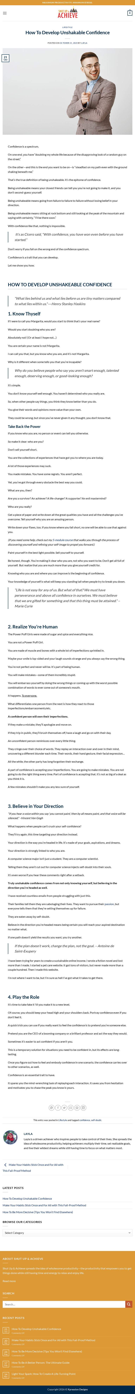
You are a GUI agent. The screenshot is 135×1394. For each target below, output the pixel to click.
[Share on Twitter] (64, 1108)
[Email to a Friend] (71, 1108)
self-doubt (96, 1120)
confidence (84, 1120)
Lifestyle (67, 27)
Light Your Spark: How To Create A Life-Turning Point (44, 1373)
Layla (84, 43)
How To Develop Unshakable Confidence (27, 1198)
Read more (9, 1281)
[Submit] (128, 1304)
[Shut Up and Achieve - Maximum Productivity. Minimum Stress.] (67, 13)
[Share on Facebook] (58, 1108)
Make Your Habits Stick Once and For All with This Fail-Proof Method (44, 1205)
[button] (5, 13)
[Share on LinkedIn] (83, 1108)
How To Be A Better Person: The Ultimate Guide (40, 1362)
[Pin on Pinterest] (77, 1108)
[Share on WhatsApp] (51, 1108)
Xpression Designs (78, 1389)
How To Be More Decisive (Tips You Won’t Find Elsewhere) (38, 1212)
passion (109, 904)
